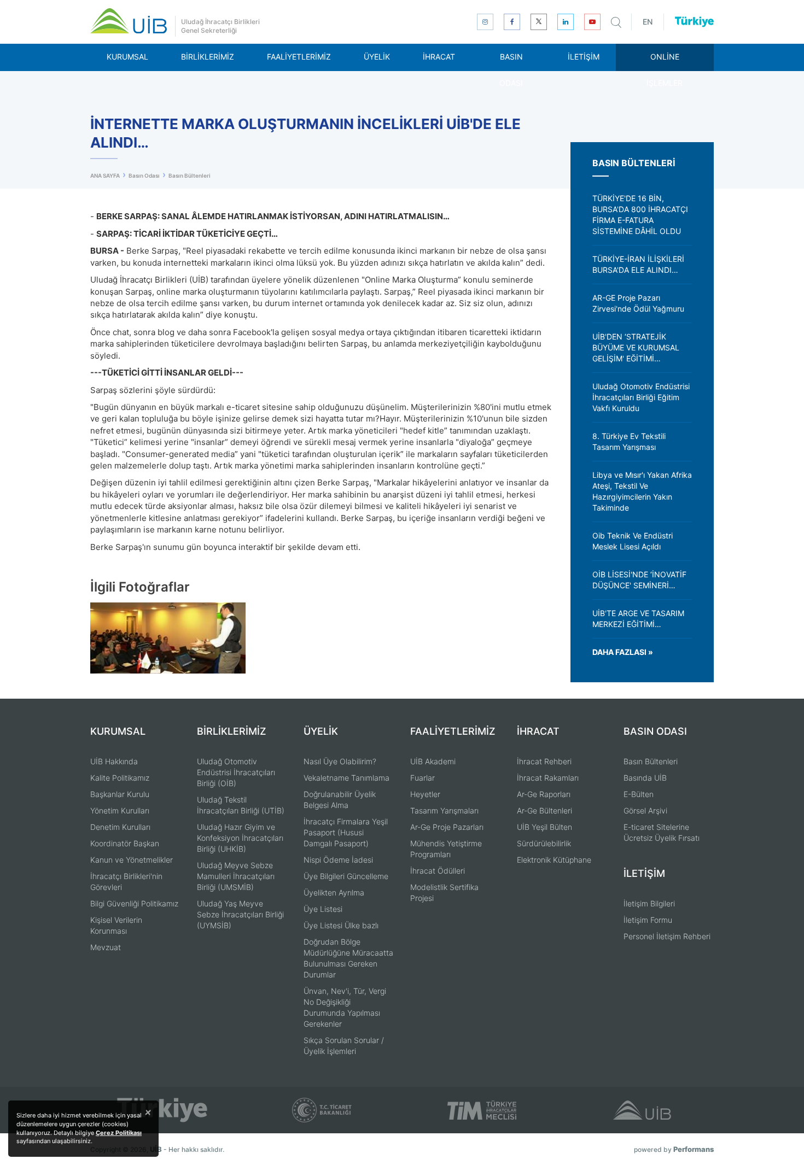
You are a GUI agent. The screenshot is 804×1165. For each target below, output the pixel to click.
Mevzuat (105, 947)
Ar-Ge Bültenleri (544, 810)
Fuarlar (422, 777)
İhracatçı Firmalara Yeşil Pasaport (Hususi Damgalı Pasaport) (346, 832)
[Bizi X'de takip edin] (539, 22)
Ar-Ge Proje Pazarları (446, 827)
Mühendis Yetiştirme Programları (446, 849)
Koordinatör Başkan (124, 843)
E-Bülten (639, 794)
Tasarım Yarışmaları (444, 810)
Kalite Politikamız (119, 777)
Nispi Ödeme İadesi (338, 859)
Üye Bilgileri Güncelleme (346, 876)
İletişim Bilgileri (649, 903)
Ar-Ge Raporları (543, 794)
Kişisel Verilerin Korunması (116, 925)
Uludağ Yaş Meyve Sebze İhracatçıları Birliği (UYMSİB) (240, 914)
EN (647, 21)
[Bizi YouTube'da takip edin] (592, 22)
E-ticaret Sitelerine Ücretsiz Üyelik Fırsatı (662, 832)
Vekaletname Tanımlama (346, 777)
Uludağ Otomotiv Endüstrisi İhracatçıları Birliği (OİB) (236, 772)
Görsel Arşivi (645, 810)
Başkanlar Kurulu (119, 794)
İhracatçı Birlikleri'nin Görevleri (126, 881)
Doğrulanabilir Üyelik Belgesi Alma (340, 799)
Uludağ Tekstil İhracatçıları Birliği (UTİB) (240, 805)
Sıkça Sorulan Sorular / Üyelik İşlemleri (344, 1045)
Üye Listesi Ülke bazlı (341, 925)
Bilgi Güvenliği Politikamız (134, 903)
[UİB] (128, 20)
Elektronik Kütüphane (554, 859)
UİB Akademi (433, 761)
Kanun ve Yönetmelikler (131, 859)
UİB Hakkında (114, 761)
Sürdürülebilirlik (544, 843)
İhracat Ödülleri (437, 870)
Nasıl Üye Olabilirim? (340, 761)
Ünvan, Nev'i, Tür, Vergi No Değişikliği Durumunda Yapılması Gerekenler (345, 1007)
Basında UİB (645, 777)
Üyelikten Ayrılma (334, 892)
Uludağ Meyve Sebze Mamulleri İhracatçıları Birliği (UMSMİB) (236, 876)
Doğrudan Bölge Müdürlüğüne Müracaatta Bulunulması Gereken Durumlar (348, 958)
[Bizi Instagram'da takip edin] (485, 22)
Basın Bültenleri (651, 761)
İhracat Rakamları (548, 777)
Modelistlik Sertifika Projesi (444, 892)
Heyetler (425, 794)
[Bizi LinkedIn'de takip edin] (565, 22)
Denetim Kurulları (120, 827)
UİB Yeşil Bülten (544, 827)
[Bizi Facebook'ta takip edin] (512, 22)
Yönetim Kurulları (119, 810)
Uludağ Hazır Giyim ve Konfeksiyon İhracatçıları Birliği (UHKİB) (240, 837)
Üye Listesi (323, 909)
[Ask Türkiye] (694, 22)
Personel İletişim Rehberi (667, 936)
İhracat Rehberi (544, 761)
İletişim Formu (648, 919)
